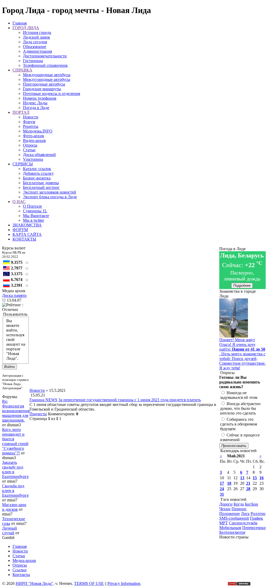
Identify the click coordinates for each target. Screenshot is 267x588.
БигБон (251, 504)
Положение (229, 513)
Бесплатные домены (41, 183)
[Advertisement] (124, 376)
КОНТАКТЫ (24, 239)
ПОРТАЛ (21, 112)
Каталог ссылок (37, 168)
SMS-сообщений (234, 518)
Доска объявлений (39, 154)
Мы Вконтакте (36, 215)
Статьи (29, 150)
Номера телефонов (39, 98)
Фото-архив (33, 136)
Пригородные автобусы (44, 84)
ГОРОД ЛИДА (26, 28)
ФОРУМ (20, 229)
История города (37, 32)
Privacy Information (123, 583)
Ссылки (20, 570)
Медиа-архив (24, 560)
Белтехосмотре (232, 532)
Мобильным (230, 527)
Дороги (226, 504)
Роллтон (258, 513)
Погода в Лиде (36, 107)
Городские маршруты (42, 89)
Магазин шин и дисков (14, 507)
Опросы (30, 145)
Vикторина (33, 159)
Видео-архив (34, 140)
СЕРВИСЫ (23, 164)
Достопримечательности (45, 56)
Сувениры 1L (35, 211)
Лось (245, 513)
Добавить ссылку (38, 173)
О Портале (32, 206)
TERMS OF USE (89, 583)
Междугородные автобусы (46, 79)
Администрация (37, 51)
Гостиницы (33, 60)
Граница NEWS (43, 400)
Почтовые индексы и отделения (51, 93)
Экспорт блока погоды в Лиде (50, 197)
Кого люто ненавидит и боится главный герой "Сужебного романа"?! (15, 441)
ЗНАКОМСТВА (27, 225)
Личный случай (9, 530)
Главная (20, 23)
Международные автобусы (46, 75)
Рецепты (30, 126)
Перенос (239, 509)
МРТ (223, 523)
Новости (30, 117)
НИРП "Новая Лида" (34, 583)
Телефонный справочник (45, 65)
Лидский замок (36, 37)
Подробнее (242, 285)
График (256, 518)
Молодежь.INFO (37, 131)
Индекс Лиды (35, 103)
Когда (239, 504)
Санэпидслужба (243, 523)
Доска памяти (14, 295)
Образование (34, 46)
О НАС (19, 201)
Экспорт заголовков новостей (49, 192)
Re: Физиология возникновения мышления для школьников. (15, 410)
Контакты (21, 574)
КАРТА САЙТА (27, 234)
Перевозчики (254, 527)
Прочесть (37, 414)
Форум (29, 121)
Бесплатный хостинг (41, 187)
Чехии (224, 509)
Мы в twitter (33, 220)
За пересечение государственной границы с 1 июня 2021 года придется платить (129, 400)
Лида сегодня (35, 42)
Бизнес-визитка (37, 178)
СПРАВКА (22, 70)
